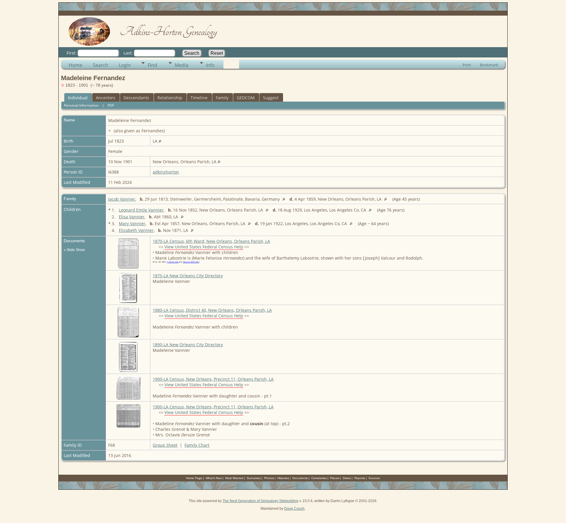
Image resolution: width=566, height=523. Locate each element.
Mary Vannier (132, 223)
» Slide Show (74, 250)
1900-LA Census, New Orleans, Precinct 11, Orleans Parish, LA (213, 379)
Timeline (199, 97)
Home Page (194, 478)
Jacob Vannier (121, 199)
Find (152, 65)
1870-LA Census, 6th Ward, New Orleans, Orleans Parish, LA (211, 241)
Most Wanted (234, 478)
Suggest (271, 97)
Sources (374, 478)
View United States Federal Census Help (203, 247)
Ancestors (105, 97)
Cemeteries (319, 478)
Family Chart (197, 445)
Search (100, 65)
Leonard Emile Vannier (141, 210)
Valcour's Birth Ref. (191, 262)
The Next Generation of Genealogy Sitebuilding (260, 501)
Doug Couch (294, 508)
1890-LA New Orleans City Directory (188, 344)
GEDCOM (246, 97)
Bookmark (489, 64)
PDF (111, 105)
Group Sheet (165, 445)
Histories (283, 478)
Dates (347, 478)
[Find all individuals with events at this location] (160, 141)
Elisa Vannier (131, 217)
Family (222, 97)
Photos (269, 478)
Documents (300, 478)
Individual (78, 97)
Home (75, 65)
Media (181, 65)
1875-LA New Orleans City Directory (188, 275)
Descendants (136, 97)
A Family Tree (172, 262)
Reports (359, 478)
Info (210, 65)
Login (125, 65)
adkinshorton (166, 172)
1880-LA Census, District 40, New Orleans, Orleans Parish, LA (212, 310)
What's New (214, 478)
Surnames (254, 478)
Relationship (169, 97)
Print (467, 64)
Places (334, 478)
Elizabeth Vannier (136, 230)
